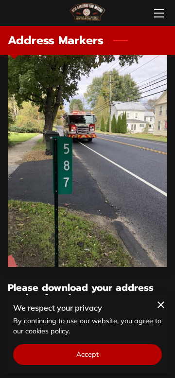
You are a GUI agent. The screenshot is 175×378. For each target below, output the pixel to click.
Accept (87, 354)
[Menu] (158, 13)
